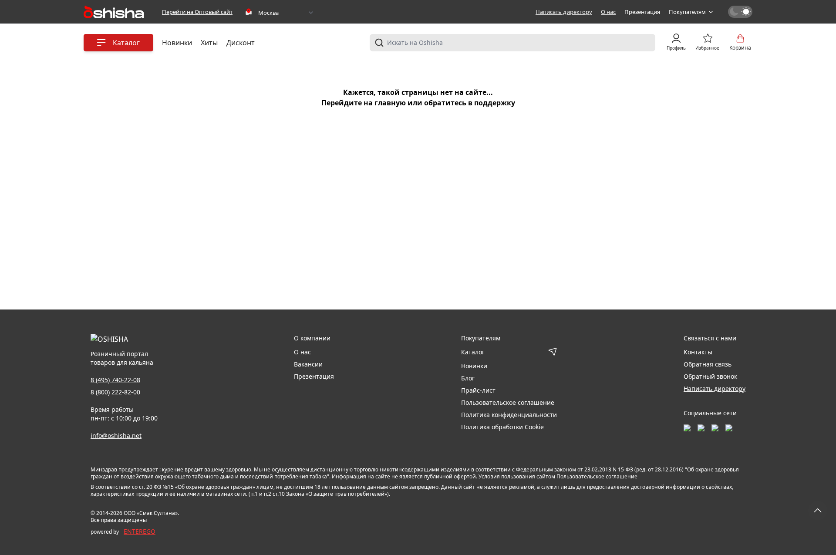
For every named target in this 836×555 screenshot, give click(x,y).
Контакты (698, 352)
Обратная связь (708, 364)
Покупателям (687, 11)
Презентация (642, 11)
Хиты (209, 42)
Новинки (177, 42)
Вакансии (308, 364)
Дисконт (240, 42)
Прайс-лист (478, 390)
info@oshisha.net (116, 435)
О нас (608, 11)
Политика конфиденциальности (509, 414)
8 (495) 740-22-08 (115, 380)
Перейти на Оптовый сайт (197, 11)
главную (390, 103)
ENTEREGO (139, 531)
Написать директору (564, 11)
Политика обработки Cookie (502, 427)
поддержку (494, 103)
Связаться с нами (710, 338)
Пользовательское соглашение (507, 402)
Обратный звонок (710, 376)
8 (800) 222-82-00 (115, 392)
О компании (312, 338)
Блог (468, 378)
